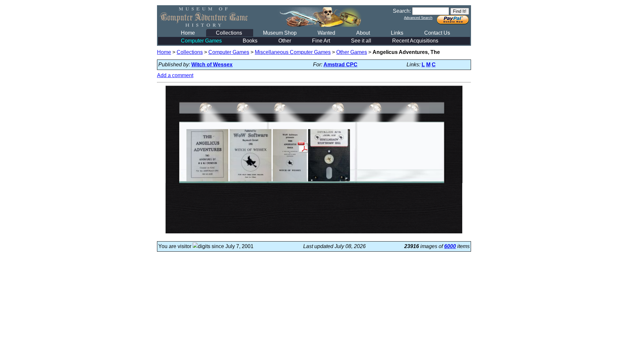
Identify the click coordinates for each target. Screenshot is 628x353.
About (363, 33)
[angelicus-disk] (329, 181)
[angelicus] (207, 181)
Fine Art (321, 40)
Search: (402, 11)
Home (188, 33)
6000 (450, 246)
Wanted (326, 33)
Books (250, 40)
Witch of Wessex (212, 64)
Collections (229, 33)
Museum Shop (280, 33)
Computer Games (201, 40)
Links (397, 33)
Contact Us (437, 33)
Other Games (351, 52)
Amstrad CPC (340, 64)
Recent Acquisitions (415, 40)
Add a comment (175, 75)
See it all (361, 40)
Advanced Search (418, 18)
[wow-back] (251, 181)
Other (284, 40)
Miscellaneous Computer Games (293, 52)
